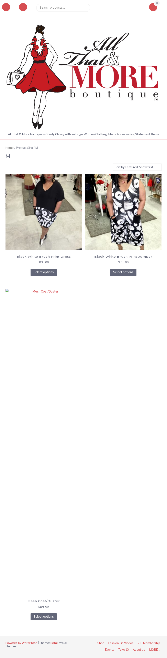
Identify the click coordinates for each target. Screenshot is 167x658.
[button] (23, 7)
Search (85, 7)
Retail (54, 643)
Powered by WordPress (21, 643)
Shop (100, 643)
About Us (139, 649)
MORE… (154, 649)
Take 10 (123, 649)
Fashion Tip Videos (121, 643)
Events (109, 649)
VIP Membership (148, 643)
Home (9, 147)
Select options (44, 272)
